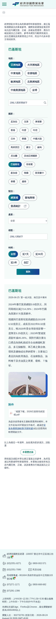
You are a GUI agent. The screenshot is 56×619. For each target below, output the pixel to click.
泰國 (13, 181)
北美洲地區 (33, 81)
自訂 (26, 262)
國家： (11, 114)
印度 (24, 130)
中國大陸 (37, 139)
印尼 (35, 130)
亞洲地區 (16, 64)
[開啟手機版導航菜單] (4, 4)
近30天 (39, 254)
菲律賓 (29, 164)
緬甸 (39, 147)
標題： (11, 230)
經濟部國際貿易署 (28, 4)
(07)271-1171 (13, 584)
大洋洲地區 (33, 64)
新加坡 (14, 173)
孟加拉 (14, 121)
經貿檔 (14, 197)
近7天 (25, 254)
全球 (34, 90)
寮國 (24, 139)
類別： (11, 191)
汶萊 (26, 121)
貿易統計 (16, 206)
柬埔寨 (38, 121)
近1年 (14, 262)
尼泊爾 (14, 156)
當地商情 (30, 197)
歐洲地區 (16, 81)
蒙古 (28, 147)
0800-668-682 (39, 584)
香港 (13, 130)
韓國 (26, 173)
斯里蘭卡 (39, 173)
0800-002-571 (39, 563)
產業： (11, 214)
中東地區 (16, 73)
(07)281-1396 (13, 591)
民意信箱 (37, 569)
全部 (13, 254)
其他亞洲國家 (30, 156)
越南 (24, 181)
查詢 (45, 102)
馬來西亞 (15, 147)
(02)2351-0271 (14, 563)
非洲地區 (32, 73)
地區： (11, 58)
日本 (13, 139)
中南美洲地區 (18, 90)
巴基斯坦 (15, 164)
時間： (11, 247)
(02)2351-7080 (14, 569)
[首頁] (3, 12)
